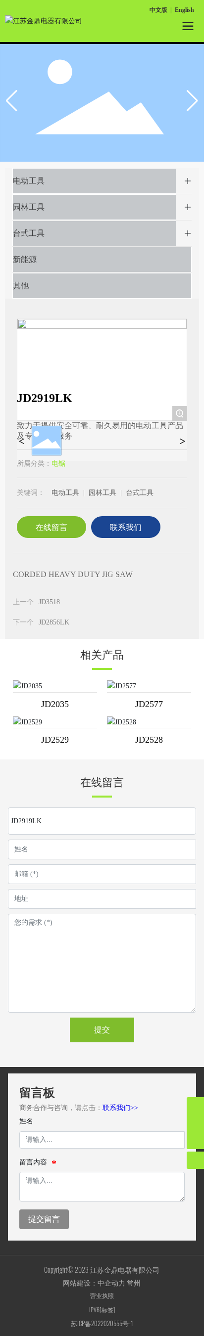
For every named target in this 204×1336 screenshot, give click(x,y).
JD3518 (49, 602)
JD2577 (149, 704)
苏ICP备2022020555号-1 (102, 1323)
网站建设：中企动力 (95, 1282)
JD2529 (55, 740)
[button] (192, 101)
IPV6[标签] (102, 1309)
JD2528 (149, 740)
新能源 (25, 259)
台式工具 (29, 233)
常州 (134, 1282)
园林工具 (29, 207)
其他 (21, 285)
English (184, 9)
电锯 (58, 463)
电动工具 (29, 181)
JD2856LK (54, 622)
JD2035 (55, 704)
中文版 (158, 9)
